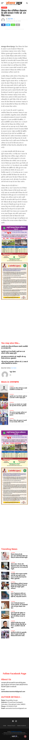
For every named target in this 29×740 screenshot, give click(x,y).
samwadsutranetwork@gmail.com (13, 691)
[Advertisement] (14, 655)
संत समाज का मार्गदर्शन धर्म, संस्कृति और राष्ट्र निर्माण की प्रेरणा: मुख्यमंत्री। (13, 357)
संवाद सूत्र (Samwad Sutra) (16, 731)
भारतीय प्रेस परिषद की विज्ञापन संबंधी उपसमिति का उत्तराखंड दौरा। (14, 347)
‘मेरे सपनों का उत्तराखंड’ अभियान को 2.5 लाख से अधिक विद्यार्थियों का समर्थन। (14, 362)
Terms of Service (21, 725)
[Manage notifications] (25, 736)
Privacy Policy (11, 725)
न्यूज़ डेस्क (10, 19)
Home (4, 725)
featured (13, 368)
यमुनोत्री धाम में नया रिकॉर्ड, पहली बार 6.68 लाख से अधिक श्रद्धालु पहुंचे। (13, 352)
